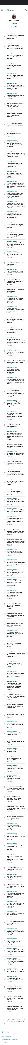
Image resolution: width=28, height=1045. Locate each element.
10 (17, 1019)
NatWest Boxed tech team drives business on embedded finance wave (15, 615)
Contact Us (8, 1036)
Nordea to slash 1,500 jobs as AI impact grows (15, 95)
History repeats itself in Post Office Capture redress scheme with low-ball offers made (15, 520)
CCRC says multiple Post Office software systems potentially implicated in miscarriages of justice (14, 685)
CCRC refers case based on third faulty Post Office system (16, 885)
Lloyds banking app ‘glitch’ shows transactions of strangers (14, 115)
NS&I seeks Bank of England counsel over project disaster (15, 235)
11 (19, 1019)
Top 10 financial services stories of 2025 (14, 759)
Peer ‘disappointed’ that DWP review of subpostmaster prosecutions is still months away (15, 435)
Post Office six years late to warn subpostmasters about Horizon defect (15, 768)
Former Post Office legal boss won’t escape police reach (15, 868)
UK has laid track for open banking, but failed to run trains (14, 254)
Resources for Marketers (6, 1039)
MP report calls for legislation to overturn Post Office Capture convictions (15, 105)
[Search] (26, 10)
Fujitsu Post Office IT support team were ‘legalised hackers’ (15, 715)
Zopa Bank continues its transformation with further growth (15, 67)
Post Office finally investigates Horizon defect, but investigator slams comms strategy (16, 847)
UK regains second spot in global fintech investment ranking (14, 665)
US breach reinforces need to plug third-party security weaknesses (15, 904)
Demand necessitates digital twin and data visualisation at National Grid (15, 244)
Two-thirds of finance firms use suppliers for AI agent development (15, 988)
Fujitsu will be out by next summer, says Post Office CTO (15, 445)
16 (7, 1021)
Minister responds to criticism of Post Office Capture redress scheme (16, 483)
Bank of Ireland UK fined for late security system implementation (15, 331)
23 (20, 1021)
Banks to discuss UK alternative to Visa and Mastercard (13, 370)
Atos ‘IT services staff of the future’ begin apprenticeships (15, 272)
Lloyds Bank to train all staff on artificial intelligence (15, 624)
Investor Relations (5, 1042)
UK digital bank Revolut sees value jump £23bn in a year (15, 922)
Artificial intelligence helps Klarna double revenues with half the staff (15, 961)
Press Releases (15, 1039)
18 (11, 1021)
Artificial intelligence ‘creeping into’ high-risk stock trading (16, 361)
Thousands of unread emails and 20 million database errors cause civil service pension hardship (16, 415)
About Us (3, 1036)
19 (12, 1021)
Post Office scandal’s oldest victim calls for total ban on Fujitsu (15, 645)
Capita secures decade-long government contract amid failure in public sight (15, 194)
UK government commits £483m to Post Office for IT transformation (15, 281)
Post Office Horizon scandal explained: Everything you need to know (15, 57)
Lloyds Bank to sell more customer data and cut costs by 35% (15, 175)
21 (16, 1021)
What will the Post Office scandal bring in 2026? (14, 733)
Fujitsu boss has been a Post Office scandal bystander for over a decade (15, 724)
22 (18, 1021)
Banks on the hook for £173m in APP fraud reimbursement (15, 510)
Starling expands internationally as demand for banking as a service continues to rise (15, 310)
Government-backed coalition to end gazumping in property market (15, 951)
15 (6, 1021)
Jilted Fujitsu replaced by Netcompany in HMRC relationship (14, 778)
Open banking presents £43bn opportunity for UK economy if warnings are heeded (15, 155)
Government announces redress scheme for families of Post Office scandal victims (15, 47)
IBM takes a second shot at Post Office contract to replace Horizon (15, 165)
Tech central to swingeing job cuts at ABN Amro (15, 913)
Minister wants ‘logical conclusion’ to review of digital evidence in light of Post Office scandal (16, 342)
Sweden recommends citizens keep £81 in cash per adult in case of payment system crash (15, 185)
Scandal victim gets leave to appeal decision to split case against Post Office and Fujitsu (16, 204)
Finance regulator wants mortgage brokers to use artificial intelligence (14, 798)
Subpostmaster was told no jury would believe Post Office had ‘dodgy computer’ (15, 931)
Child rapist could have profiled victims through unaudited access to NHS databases (14, 144)
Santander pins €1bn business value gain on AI (15, 263)
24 (21, 1021)
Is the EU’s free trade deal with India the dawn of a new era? (16, 453)
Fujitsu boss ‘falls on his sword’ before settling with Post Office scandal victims (15, 552)
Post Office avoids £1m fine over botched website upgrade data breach (16, 836)
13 (22, 1019)
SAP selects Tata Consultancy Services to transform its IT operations (15, 894)
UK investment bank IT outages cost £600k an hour (15, 979)
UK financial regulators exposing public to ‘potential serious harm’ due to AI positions (15, 634)
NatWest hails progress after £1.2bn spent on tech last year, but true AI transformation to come (16, 381)
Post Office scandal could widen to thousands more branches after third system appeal (15, 858)
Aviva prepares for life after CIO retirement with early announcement (15, 299)
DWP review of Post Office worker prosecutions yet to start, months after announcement (15, 594)
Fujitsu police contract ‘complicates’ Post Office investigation (14, 826)
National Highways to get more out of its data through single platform (15, 1008)
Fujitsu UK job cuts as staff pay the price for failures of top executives (15, 706)
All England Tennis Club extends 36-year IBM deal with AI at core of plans (16, 696)
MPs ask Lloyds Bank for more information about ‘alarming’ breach (15, 77)
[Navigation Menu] (2, 10)
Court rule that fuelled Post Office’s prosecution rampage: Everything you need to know (15, 788)
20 (14, 1021)
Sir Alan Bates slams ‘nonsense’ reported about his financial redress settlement (15, 531)
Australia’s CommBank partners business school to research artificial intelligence (15, 473)
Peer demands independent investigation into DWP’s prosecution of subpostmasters (15, 583)
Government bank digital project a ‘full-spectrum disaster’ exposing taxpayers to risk (15, 404)
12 (20, 1019)
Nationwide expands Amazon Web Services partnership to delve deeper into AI (15, 572)
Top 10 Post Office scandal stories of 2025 (14, 750)
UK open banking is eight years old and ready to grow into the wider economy (16, 655)
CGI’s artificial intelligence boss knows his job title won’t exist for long (15, 501)
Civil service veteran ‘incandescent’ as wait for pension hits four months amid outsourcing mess (15, 215)
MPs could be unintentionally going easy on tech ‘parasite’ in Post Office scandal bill (16, 675)
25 (23, 1021)
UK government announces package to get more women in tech (16, 125)
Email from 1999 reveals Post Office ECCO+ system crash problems (15, 321)
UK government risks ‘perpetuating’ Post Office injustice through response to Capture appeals (15, 393)
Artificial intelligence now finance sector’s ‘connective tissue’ (15, 463)
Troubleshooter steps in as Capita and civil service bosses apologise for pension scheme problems (15, 542)
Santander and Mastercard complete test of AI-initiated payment (15, 226)
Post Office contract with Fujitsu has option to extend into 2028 (15, 998)
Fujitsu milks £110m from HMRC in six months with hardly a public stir (14, 941)
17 (9, 1021)
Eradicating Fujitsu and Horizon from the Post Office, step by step (15, 352)
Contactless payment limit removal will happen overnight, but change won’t (16, 87)
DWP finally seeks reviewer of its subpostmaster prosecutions (15, 37)
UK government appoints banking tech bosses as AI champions (14, 605)
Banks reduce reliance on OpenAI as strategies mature (15, 492)
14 (24, 1019)
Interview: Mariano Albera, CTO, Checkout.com (14, 877)
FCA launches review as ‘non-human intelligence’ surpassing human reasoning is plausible (16, 562)
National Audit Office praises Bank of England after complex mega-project (16, 808)
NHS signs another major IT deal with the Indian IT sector (15, 970)
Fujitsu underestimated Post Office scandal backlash (15, 817)
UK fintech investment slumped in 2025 (13, 425)
